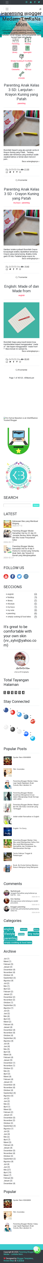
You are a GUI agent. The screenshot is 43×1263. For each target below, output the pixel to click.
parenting (21, 103)
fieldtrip (11, 597)
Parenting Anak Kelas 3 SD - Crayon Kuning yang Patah (21, 194)
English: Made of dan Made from (21, 288)
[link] (26, 2)
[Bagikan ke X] (10, 172)
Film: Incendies (18, 769)
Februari (7, 964)
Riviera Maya (9, 1261)
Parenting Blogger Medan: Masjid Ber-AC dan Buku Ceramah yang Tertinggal (25, 807)
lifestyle (11, 604)
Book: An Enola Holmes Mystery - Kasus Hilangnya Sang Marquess (26, 866)
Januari (7, 967)
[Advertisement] (21, 397)
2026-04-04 (35, 912)
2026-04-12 (35, 904)
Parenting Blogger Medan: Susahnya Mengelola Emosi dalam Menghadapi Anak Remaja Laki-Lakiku (26, 796)
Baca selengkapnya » (30, 161)
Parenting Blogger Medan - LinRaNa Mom (21, 19)
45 (25, 378)
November (8, 972)
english (22, 295)
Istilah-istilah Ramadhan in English (26, 817)
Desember (8, 970)
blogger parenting (18, 907)
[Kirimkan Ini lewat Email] (7, 172)
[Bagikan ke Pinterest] (17, 172)
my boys (17, 203)
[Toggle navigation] (7, 2)
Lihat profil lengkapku (21, 672)
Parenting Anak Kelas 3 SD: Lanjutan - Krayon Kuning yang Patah (21, 92)
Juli (5, 959)
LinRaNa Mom (23, 668)
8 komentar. (22, 370)
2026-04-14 (35, 897)
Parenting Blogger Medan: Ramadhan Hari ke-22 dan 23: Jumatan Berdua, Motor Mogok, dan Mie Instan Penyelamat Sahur (25, 535)
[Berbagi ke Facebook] (13, 172)
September (8, 978)
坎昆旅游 (20, 1261)
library (10, 600)
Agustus (7, 980)
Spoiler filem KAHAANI (22, 757)
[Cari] (40, 9)
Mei (5, 986)
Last (32, 378)
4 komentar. (22, 180)
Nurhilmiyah (15, 891)
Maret (6, 961)
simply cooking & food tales (19, 617)
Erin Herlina (15, 899)
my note (11, 610)
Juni (5, 1013)
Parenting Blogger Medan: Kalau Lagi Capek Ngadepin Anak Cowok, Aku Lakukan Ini (25, 783)
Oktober (7, 975)
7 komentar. (22, 277)
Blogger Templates (25, 1258)
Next (28, 378)
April (5, 989)
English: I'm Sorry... (20, 828)
